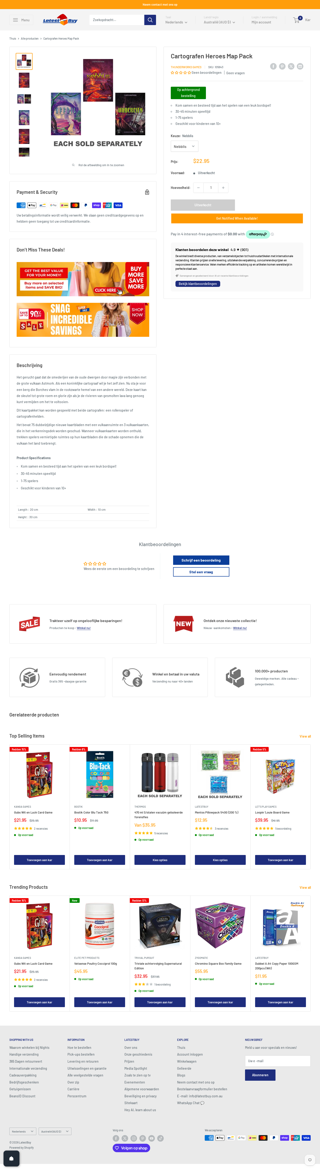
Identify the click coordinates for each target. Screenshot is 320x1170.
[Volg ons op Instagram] (133, 1138)
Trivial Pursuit (144, 957)
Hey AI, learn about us (140, 1110)
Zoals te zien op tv (137, 1075)
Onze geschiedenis (138, 1054)
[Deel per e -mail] (300, 66)
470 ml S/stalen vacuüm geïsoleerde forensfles (158, 814)
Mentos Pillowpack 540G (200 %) (216, 812)
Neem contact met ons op (160, 4)
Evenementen (134, 1082)
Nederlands (19, 1131)
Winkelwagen (187, 1061)
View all (306, 736)
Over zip (73, 1082)
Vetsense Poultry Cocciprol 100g (95, 963)
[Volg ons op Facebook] (116, 1138)
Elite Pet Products (86, 957)
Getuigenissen (20, 1089)
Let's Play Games (265, 806)
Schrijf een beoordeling (201, 560)
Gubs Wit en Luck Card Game (33, 812)
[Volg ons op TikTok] (160, 1138)
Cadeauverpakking (23, 1075)
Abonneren (260, 1075)
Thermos (140, 806)
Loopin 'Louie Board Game (272, 812)
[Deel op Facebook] (273, 66)
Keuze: (182, 136)
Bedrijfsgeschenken (24, 1082)
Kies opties (160, 860)
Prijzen (129, 1061)
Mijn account (261, 22)
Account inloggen (190, 1054)
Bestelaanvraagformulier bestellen (202, 1089)
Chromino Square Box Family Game (218, 963)
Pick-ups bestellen (81, 1054)
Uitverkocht (202, 205)
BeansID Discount (22, 1096)
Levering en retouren (83, 1061)
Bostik (78, 806)
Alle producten (30, 38)
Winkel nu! (84, 628)
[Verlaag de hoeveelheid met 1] (198, 188)
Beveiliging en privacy (140, 1096)
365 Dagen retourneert (25, 1061)
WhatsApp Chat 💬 (190, 1103)
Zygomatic (201, 957)
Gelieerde (184, 1068)
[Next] (311, 807)
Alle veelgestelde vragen (85, 1075)
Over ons (130, 1048)
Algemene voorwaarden (141, 1089)
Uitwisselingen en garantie (87, 1068)
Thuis (12, 38)
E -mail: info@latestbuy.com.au (200, 1096)
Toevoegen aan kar (39, 860)
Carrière (73, 1089)
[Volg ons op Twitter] (125, 1138)
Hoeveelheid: (180, 188)
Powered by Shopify (21, 1147)
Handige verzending (24, 1054)
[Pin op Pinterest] (282, 66)
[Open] (11, 1158)
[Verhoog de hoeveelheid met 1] (223, 188)
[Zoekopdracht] (150, 20)
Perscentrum (76, 1096)
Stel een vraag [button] (201, 572)
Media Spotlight (135, 1068)
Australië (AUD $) (51, 1131)
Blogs (181, 1075)
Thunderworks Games (186, 66)
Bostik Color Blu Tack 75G (91, 812)
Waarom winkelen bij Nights (29, 1048)
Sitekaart (131, 1103)
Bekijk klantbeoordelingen (198, 284)
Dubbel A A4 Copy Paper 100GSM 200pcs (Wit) (276, 966)
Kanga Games (22, 806)
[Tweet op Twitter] (291, 66)
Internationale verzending (28, 1068)
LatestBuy (201, 806)
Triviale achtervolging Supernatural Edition (158, 966)
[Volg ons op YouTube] (151, 1138)
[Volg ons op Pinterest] (142, 1138)
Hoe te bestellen (79, 1048)
